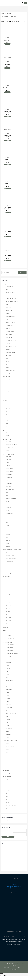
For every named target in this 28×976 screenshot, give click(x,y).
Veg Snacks (8, 734)
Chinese (8, 534)
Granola (8, 668)
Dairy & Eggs (5, 400)
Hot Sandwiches (9, 790)
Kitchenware (9, 477)
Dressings (8, 349)
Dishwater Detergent (10, 555)
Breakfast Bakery (10, 331)
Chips (7, 695)
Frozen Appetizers (10, 644)
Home (2, 13)
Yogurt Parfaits (9, 513)
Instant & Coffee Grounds (12, 301)
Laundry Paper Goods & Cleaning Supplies (12, 549)
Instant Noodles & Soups (11, 444)
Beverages (5, 296)
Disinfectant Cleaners (11, 558)
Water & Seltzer (9, 325)
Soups (7, 764)
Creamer (8, 412)
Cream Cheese (9, 409)
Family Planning (9, 468)
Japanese (8, 540)
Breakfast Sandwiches (11, 785)
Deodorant (8, 459)
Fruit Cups (8, 507)
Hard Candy (8, 385)
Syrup (7, 623)
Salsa (7, 361)
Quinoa (7, 674)
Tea (7, 319)
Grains (7, 665)
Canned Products (10, 746)
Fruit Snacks (9, 707)
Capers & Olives (9, 749)
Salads (7, 510)
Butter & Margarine (10, 403)
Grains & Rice (9, 441)
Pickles (7, 761)
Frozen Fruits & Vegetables (12, 653)
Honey (7, 600)
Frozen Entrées (9, 650)
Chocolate (8, 382)
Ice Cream (8, 388)
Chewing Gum (9, 379)
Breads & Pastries (7, 328)
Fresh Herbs (9, 635)
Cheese (7, 406)
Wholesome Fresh (7, 776)
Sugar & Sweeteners (10, 292)
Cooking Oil (8, 594)
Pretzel (7, 722)
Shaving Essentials (10, 489)
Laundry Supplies (10, 564)
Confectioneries (6, 376)
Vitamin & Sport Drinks (11, 322)
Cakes (7, 692)
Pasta (7, 450)
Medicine (8, 480)
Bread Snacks (9, 689)
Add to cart (7, 44)
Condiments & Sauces (8, 343)
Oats (7, 671)
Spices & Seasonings (10, 620)
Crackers (8, 701)
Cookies (8, 698)
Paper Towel (9, 567)
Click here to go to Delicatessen (8, 820)
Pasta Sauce (9, 758)
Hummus (8, 418)
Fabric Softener (9, 561)
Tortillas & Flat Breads (11, 340)
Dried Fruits (8, 704)
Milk (7, 420)
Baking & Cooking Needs (8, 284)
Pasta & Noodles (10, 606)
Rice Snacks (9, 728)
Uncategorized (6, 770)
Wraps (7, 808)
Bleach (7, 552)
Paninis (7, 793)
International (5, 531)
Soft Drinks (8, 313)
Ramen (7, 799)
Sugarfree (8, 731)
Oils (7, 358)
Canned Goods (9, 582)
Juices (7, 304)
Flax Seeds (8, 662)
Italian (7, 537)
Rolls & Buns (9, 334)
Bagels (7, 779)
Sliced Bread (9, 337)
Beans (7, 743)
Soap (7, 492)
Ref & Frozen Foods (7, 642)
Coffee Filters (9, 588)
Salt (7, 364)
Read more (7, 68)
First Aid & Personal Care (8, 454)
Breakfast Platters (10, 782)
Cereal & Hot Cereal (10, 585)
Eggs (7, 415)
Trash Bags (8, 573)
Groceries (5, 528)
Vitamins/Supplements (11, 498)
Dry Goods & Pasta (7, 439)
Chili (7, 752)
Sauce (7, 367)
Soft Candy (8, 394)
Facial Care (8, 465)
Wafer (7, 737)
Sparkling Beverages (10, 316)
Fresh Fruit (8, 632)
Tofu (7, 423)
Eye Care (8, 462)
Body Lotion (8, 456)
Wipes (7, 501)
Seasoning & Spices (10, 370)
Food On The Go (6, 505)
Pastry (7, 391)
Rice (7, 677)
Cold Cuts (8, 435)
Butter (7, 579)
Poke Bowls (8, 796)
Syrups (7, 397)
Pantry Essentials (6, 576)
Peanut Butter (9, 609)
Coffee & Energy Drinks (11, 298)
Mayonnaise (8, 355)
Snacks (4, 684)
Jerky (7, 710)
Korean (7, 543)
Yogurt (7, 426)
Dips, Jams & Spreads (11, 346)
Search (22, 272)
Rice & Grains (9, 611)
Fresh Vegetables (10, 638)
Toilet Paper (8, 570)
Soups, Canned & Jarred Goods (10, 740)
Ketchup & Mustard (10, 352)
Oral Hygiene (9, 483)
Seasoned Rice (9, 680)
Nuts (7, 716)
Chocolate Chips (9, 286)
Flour (7, 289)
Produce (5, 630)
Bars (7, 686)
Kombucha (8, 307)
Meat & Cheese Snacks (11, 713)
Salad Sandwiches (10, 802)
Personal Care (6, 627)
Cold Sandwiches (10, 788)
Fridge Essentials (6, 517)
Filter (8, 836)
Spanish (8, 546)
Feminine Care (9, 474)
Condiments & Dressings (11, 591)
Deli (3, 430)
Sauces (7, 614)
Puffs (7, 725)
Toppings (8, 373)
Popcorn (8, 719)
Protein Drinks (9, 310)
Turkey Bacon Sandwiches (12, 805)
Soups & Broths (9, 617)
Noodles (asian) (9, 447)
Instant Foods (9, 603)
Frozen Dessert (9, 647)
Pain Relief (8, 486)
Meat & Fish (8, 656)
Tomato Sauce (9, 767)
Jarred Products (9, 755)
